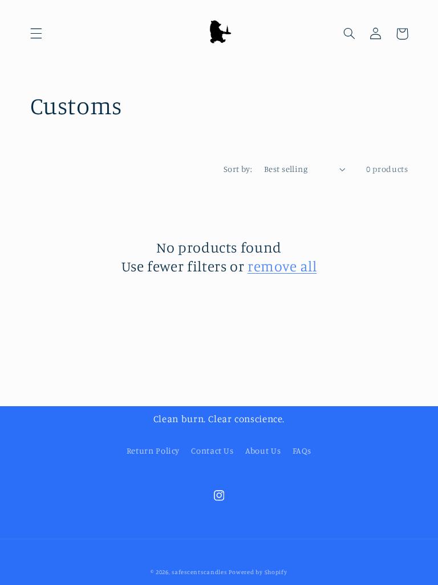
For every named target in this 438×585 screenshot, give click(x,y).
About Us (263, 450)
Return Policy (153, 450)
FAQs (302, 450)
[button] (36, 34)
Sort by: (238, 169)
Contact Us (212, 450)
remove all (282, 266)
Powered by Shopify (258, 571)
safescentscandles (199, 571)
